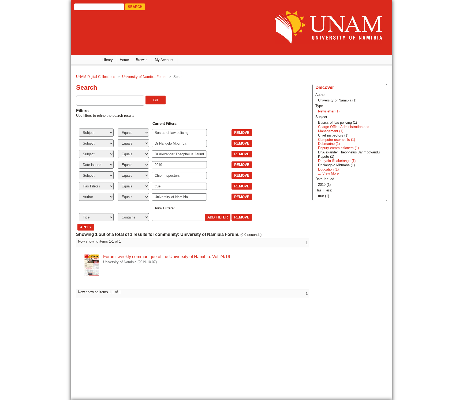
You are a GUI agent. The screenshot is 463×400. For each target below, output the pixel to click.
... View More (328, 173)
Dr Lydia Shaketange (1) (337, 161)
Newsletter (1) (328, 111)
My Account (164, 60)
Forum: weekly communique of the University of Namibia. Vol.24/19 (166, 256)
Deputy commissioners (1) (338, 148)
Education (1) (328, 169)
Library (107, 60)
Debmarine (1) (329, 144)
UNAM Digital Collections (95, 77)
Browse (141, 60)
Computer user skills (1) (336, 140)
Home (124, 60)
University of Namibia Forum (144, 77)
